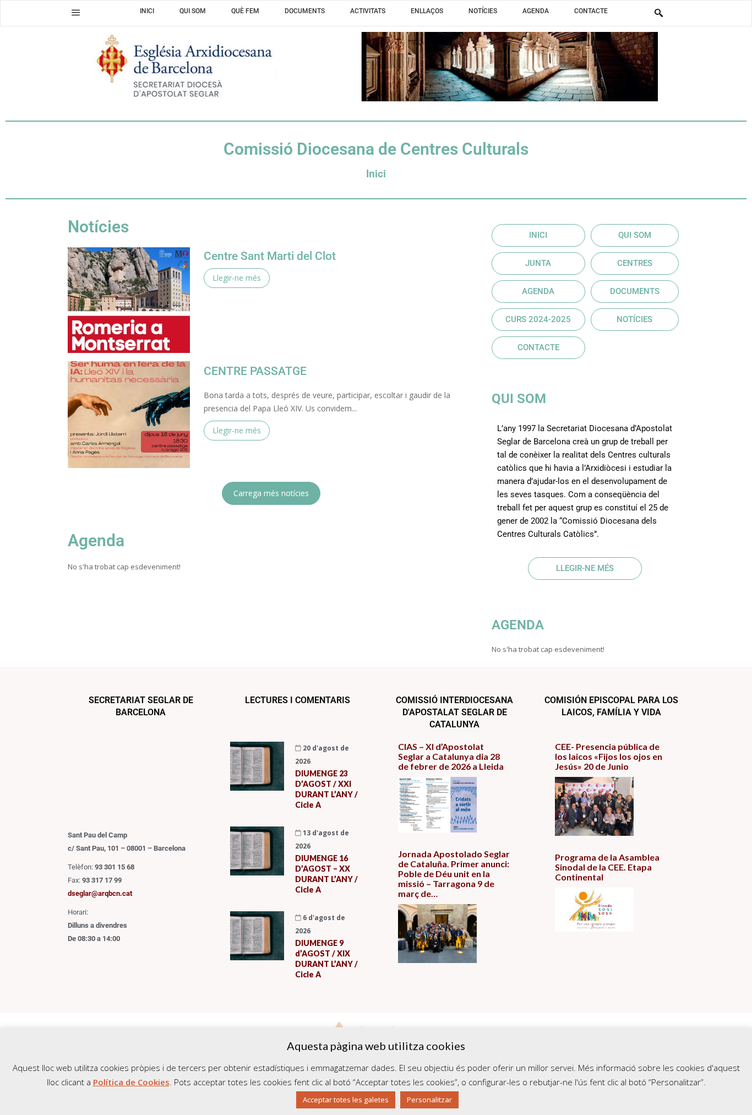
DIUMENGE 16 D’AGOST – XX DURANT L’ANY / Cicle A (326, 873)
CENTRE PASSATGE (255, 371)
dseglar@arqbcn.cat (100, 893)
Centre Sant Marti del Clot (270, 256)
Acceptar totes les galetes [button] (346, 1100)
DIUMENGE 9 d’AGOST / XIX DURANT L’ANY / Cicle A (326, 958)
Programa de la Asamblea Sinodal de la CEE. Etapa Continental (607, 867)
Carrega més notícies (271, 493)
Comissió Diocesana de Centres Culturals (376, 149)
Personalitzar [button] (429, 1100)
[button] (76, 12)
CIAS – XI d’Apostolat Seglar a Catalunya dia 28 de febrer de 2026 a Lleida (451, 756)
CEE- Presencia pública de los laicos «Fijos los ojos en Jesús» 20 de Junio (608, 756)
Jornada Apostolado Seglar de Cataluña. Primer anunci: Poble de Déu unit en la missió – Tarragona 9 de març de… (454, 874)
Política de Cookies (131, 1081)
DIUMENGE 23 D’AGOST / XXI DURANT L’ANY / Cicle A (326, 789)
